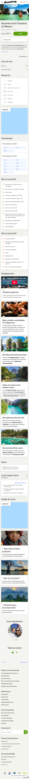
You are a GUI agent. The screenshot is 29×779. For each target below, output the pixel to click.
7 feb (17, 160)
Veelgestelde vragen (6, 683)
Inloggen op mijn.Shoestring (9, 686)
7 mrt (5, 163)
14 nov (5, 169)
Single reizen (4, 697)
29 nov (5, 150)
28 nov (17, 169)
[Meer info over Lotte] (15, 631)
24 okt (17, 166)
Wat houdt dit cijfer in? (21, 483)
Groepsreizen (4, 694)
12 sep (17, 163)
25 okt (5, 147)
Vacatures (3, 723)
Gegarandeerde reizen (7, 702)
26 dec (5, 172)
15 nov (17, 147)
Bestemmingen (5, 676)
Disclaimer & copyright (7, 720)
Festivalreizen (5, 699)
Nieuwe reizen (5, 705)
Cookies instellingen (6, 718)
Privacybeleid (5, 715)
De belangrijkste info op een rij (9, 673)
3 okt (5, 166)
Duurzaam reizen (5, 678)
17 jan (5, 160)
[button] (14, 52)
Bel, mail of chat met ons (7, 713)
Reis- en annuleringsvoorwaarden (10, 681)
